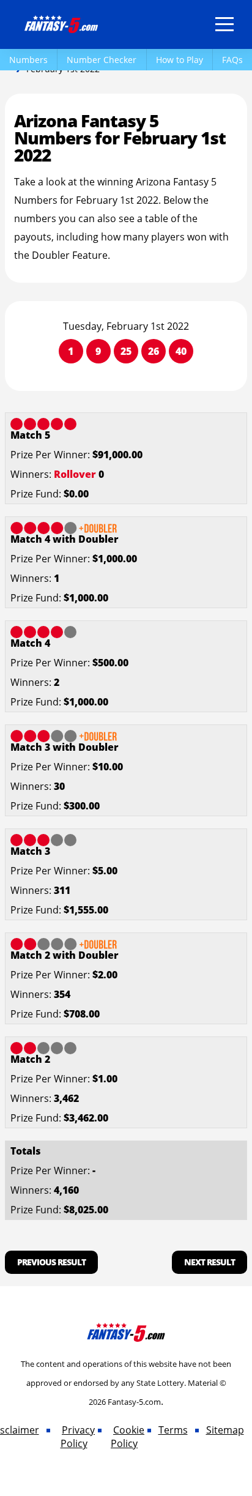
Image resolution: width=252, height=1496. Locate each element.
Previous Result (51, 1262)
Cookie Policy (127, 1436)
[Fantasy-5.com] (61, 22)
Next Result (209, 1262)
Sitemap (225, 1430)
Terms (173, 1430)
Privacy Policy (78, 1436)
